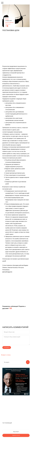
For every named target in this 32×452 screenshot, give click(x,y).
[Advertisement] (16, 49)
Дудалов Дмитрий (9, 22)
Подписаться (16, 435)
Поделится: (8, 24)
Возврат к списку (5, 355)
